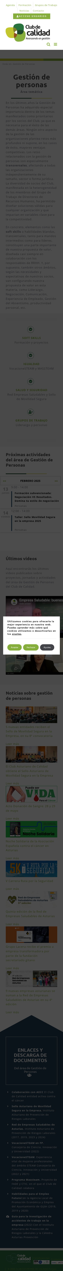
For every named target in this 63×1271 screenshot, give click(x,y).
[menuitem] (31, 16)
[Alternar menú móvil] (56, 44)
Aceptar (14, 647)
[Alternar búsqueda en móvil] (48, 44)
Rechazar (31, 647)
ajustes (16, 634)
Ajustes (47, 647)
